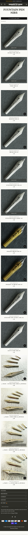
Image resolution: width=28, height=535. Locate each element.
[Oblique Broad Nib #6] (14, 235)
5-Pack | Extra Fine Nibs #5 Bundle (14, 383)
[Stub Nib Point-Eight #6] (14, 202)
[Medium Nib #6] (14, 103)
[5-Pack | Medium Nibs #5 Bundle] (14, 434)
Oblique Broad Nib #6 (14, 251)
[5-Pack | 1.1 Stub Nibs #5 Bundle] (14, 467)
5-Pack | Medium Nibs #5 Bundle (14, 450)
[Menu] (1, 4)
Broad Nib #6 (14, 152)
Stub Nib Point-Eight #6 (14, 218)
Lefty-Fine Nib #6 (14, 350)
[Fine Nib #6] (14, 70)
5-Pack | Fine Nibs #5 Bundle (14, 417)
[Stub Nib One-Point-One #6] (14, 302)
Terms (16, 513)
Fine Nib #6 (14, 86)
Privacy (12, 513)
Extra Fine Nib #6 (14, 53)
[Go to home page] (15, 4)
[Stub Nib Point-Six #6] (14, 169)
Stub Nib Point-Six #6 (14, 185)
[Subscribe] (26, 506)
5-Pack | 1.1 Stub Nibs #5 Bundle (14, 483)
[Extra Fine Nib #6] (14, 37)
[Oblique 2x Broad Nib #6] (14, 269)
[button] (4, 4)
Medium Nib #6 (14, 119)
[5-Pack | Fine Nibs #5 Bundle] (14, 401)
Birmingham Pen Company (12, 526)
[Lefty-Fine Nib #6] (14, 335)
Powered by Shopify (14, 528)
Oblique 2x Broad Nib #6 (14, 284)
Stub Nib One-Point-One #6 (14, 317)
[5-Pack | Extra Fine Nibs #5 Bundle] (14, 368)
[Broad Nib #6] (14, 136)
